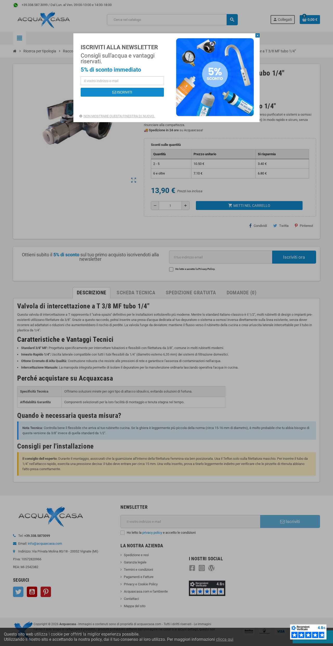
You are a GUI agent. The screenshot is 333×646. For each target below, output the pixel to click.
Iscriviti (124, 92)
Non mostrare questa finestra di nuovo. (119, 116)
